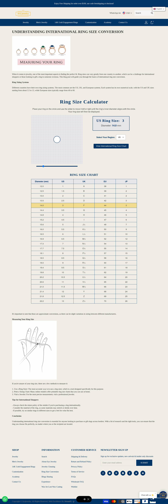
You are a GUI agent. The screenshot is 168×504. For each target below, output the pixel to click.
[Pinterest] (116, 473)
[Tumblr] (129, 473)
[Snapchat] (136, 473)
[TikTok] (123, 473)
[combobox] (142, 13)
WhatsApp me (115, 13)
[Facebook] (103, 473)
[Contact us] (5, 499)
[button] (158, 9)
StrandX (68, 501)
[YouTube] (142, 473)
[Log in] (146, 22)
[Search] (144, 13)
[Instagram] (109, 473)
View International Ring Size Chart (111, 146)
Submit (144, 463)
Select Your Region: (105, 137)
